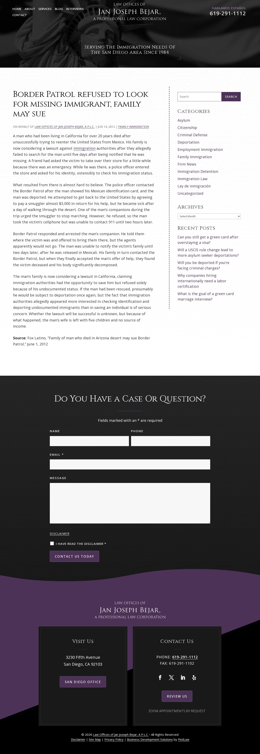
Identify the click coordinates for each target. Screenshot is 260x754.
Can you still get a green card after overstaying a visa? (208, 240)
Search (231, 96)
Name (55, 431)
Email (57, 454)
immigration (84, 148)
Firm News (187, 164)
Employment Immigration (200, 149)
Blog (59, 9)
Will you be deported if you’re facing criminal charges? (203, 265)
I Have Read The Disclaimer (81, 544)
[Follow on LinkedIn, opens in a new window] (183, 678)
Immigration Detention (198, 171)
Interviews (75, 9)
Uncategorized (190, 193)
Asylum (184, 120)
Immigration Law (192, 178)
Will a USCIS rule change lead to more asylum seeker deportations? (208, 252)
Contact (19, 15)
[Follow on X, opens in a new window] (171, 678)
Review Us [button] (177, 696)
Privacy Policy (114, 739)
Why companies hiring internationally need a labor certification (202, 281)
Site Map (95, 739)
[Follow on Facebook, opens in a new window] (160, 678)
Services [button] (45, 9)
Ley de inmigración (194, 186)
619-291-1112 (228, 13)
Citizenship (187, 127)
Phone (137, 431)
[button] (256, 724)
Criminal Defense (192, 134)
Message (58, 478)
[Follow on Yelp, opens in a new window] (194, 678)
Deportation (188, 142)
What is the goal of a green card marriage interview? (206, 296)
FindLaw (183, 739)
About (30, 9)
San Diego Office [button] (83, 682)
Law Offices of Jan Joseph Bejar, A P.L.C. (64, 127)
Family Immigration (133, 127)
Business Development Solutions (150, 739)
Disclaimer (59, 533)
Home (16, 9)
